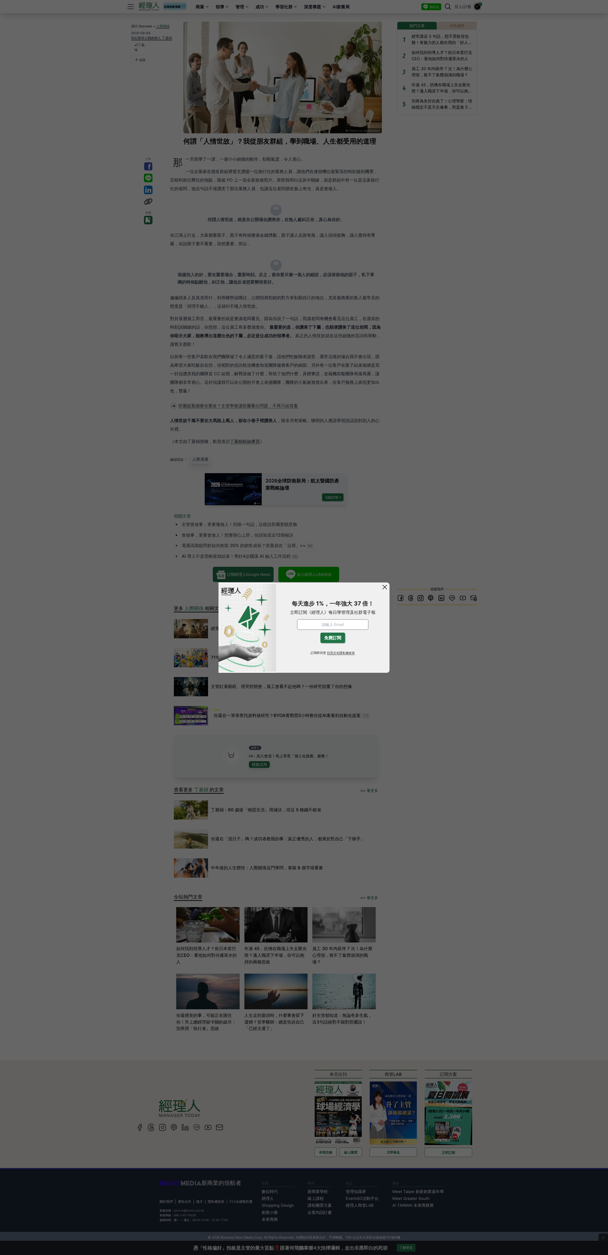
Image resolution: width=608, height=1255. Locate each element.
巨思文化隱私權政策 (341, 653)
